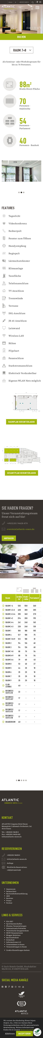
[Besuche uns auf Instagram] (15, 986)
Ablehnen (10, 1033)
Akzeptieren (24, 1033)
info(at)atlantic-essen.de (11, 836)
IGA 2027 (9, 921)
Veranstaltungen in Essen (16, 947)
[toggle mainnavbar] (37, 7)
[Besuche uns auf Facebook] (3, 986)
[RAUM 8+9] (3, 655)
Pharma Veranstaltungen (16, 926)
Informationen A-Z (13, 942)
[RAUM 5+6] (3, 660)
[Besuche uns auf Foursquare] (9, 986)
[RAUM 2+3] (3, 626)
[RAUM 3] (3, 647)
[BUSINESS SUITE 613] (3, 710)
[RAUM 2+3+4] (3, 614)
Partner (9, 903)
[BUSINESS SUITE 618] (3, 717)
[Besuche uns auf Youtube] (23, 986)
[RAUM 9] (3, 680)
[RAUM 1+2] (3, 618)
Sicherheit (10, 940)
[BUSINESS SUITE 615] (3, 692)
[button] (37, 1032)
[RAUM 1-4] (3, 606)
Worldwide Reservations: (17, 867)
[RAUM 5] (3, 668)
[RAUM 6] (3, 672)
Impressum (10, 889)
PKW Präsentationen (14, 933)
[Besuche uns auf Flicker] (5, 986)
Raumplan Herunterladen (21, 422)
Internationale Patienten (16, 928)
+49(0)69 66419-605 (14, 870)
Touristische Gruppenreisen (17, 930)
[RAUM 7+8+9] (3, 639)
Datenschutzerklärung (29, 1030)
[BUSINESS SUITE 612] (3, 704)
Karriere (9, 898)
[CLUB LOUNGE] (3, 685)
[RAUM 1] (3, 631)
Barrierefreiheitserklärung (17, 894)
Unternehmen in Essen (15, 944)
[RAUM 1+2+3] (3, 610)
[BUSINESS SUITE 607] (3, 698)
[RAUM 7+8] (3, 651)
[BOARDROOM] (3, 722)
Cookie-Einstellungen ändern (18, 950)
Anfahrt (10, 2)
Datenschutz (11, 891)
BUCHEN (21, 36)
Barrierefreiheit (12, 937)
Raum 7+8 (19, 50)
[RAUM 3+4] (3, 622)
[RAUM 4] (3, 635)
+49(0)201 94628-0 (13, 855)
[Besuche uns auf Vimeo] (12, 986)
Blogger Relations (13, 935)
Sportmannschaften (14, 924)
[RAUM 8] (3, 664)
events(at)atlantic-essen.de (20, 529)
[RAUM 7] (3, 676)
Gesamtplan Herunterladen (21, 473)
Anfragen (9, 538)
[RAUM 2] (3, 643)
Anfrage (10, 863)
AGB (8, 896)
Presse (8, 900)
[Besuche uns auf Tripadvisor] (19, 986)
